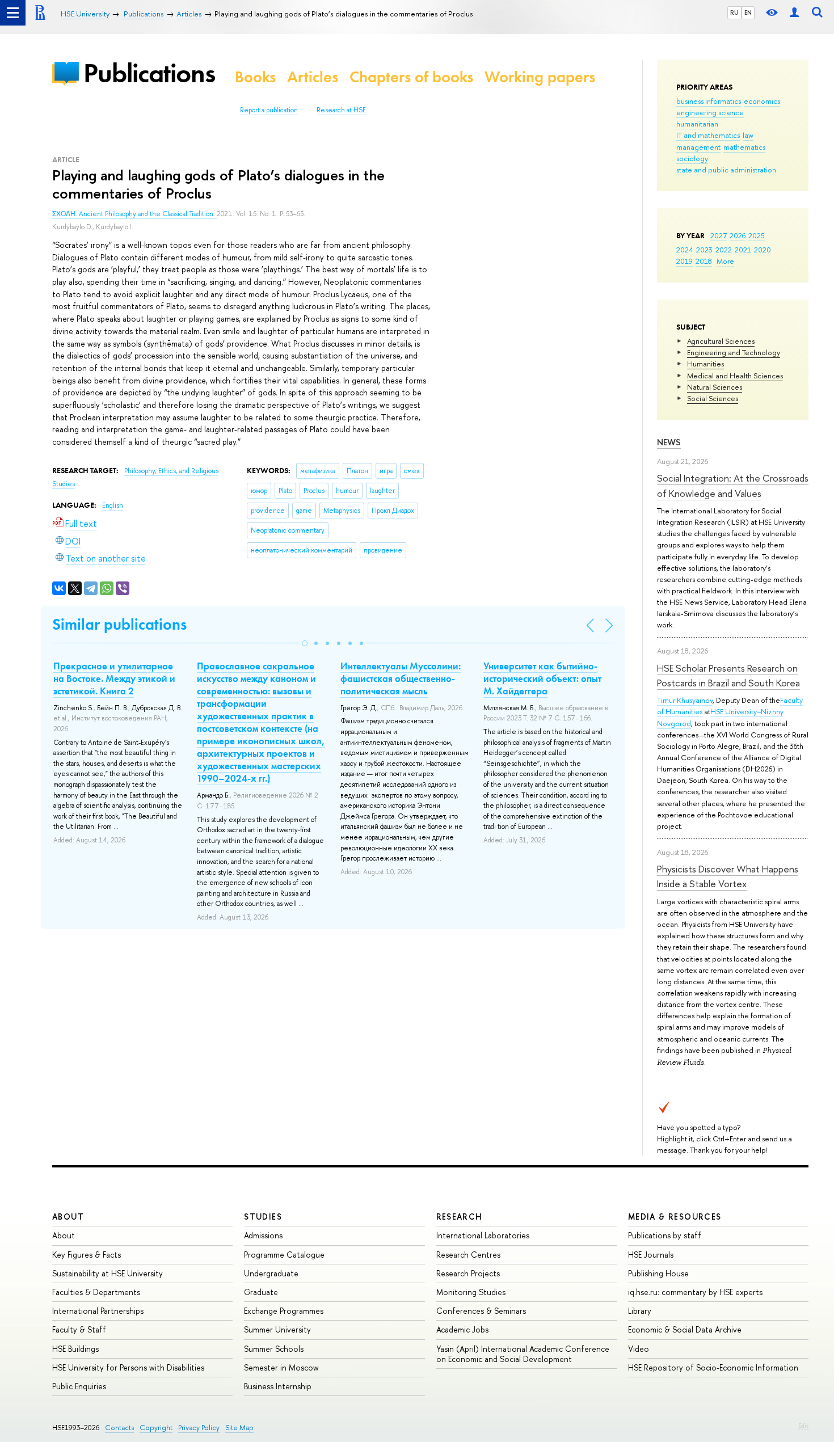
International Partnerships (98, 1310)
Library (639, 1310)
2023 (704, 249)
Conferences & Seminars (481, 1310)
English (112, 505)
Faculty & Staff (79, 1329)
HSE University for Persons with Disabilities (128, 1367)
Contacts (119, 1427)
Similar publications (119, 624)
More (725, 261)
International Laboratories (482, 1235)
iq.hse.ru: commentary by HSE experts (695, 1292)
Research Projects (468, 1273)
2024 (684, 249)
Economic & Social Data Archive (685, 1329)
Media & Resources (675, 1216)
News (669, 442)
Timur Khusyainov (685, 700)
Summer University (277, 1329)
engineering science (710, 112)
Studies (263, 1216)
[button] (304, 643)
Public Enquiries (79, 1386)
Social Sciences (712, 398)
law (748, 135)
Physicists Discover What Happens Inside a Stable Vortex (727, 876)
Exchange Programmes (283, 1310)
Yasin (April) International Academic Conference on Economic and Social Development (522, 1353)
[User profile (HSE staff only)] (794, 13)
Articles (312, 77)
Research (459, 1216)
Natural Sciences (714, 387)
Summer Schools (274, 1348)
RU (734, 12)
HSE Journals (650, 1254)
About (68, 1216)
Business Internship (277, 1386)
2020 (762, 249)
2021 (743, 249)
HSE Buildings (75, 1348)
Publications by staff (664, 1235)
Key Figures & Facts (86, 1254)
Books (255, 77)
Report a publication (269, 110)
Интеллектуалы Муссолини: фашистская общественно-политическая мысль (400, 678)
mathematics (744, 147)
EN (748, 12)
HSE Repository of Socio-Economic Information (713, 1367)
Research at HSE (341, 110)
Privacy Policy (199, 1427)
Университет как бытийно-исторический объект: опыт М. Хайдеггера (542, 678)
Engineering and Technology (733, 352)
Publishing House (658, 1273)
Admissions (263, 1235)
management (698, 147)
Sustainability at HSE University (107, 1273)
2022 (723, 249)
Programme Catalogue (284, 1254)
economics (762, 101)
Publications (149, 73)
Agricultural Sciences (721, 341)
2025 (756, 235)
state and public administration (726, 170)
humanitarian (697, 124)
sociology (692, 158)
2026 (737, 235)
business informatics (708, 101)
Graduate (261, 1292)
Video (638, 1348)
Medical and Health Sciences (735, 375)
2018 (704, 261)
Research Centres (468, 1254)
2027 (718, 235)
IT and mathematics (708, 135)
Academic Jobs (462, 1329)
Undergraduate (271, 1273)
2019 (684, 261)
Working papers (540, 77)
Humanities (705, 364)
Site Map (239, 1427)
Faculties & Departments (96, 1292)
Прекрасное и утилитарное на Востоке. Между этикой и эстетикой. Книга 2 (114, 678)
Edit (803, 1426)
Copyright (156, 1427)
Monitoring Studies (471, 1292)
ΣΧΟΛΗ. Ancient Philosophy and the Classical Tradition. (134, 213)
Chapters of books (411, 77)
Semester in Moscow (281, 1367)
